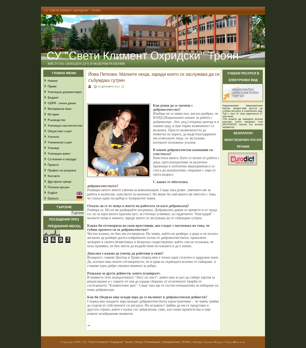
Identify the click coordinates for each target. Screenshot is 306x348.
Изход (197, 342)
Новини (53, 80)
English (52, 193)
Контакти (54, 176)
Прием (52, 86)
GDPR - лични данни (62, 103)
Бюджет (53, 97)
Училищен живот (59, 153)
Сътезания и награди (62, 159)
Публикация (152, 342)
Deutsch (53, 198)
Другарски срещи (59, 181)
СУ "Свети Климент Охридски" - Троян (72, 10)
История (53, 114)
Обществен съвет (60, 131)
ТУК (224, 119)
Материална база (59, 108)
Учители (53, 136)
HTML (187, 342)
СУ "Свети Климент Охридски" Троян (143, 55)
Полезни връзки (58, 187)
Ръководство (56, 120)
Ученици (53, 148)
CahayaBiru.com (235, 342)
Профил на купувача (62, 170)
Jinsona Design (213, 342)
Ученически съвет (60, 142)
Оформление (171, 342)
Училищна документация (65, 92)
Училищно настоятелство (65, 125)
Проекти (53, 164)
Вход (138, 342)
